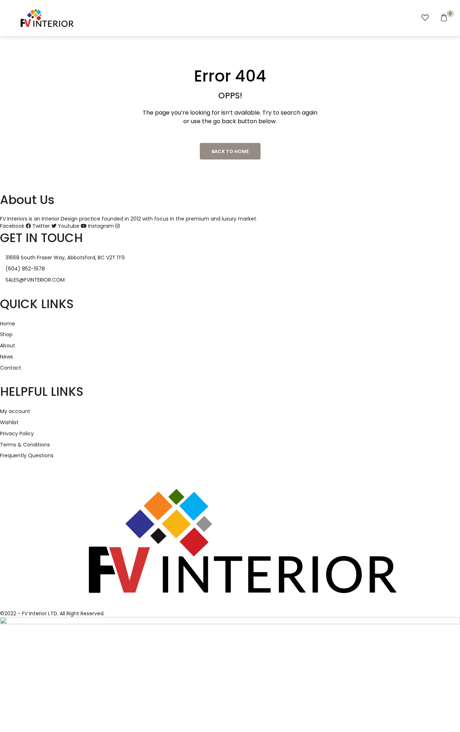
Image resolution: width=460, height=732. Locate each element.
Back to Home (230, 151)
